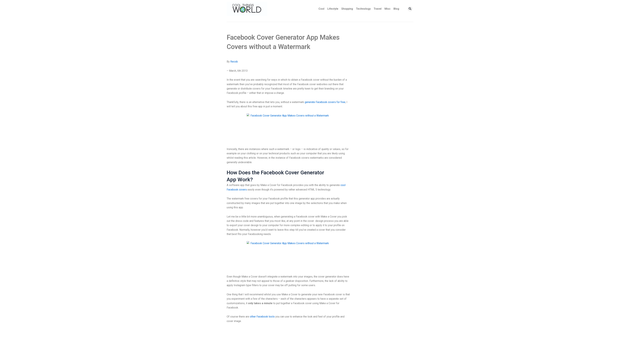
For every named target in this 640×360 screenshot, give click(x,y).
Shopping (347, 8)
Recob (234, 61)
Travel (378, 8)
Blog (396, 8)
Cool (321, 8)
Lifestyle (332, 8)
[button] (410, 8)
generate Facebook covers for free (325, 102)
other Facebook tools (262, 316)
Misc (387, 8)
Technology (363, 8)
